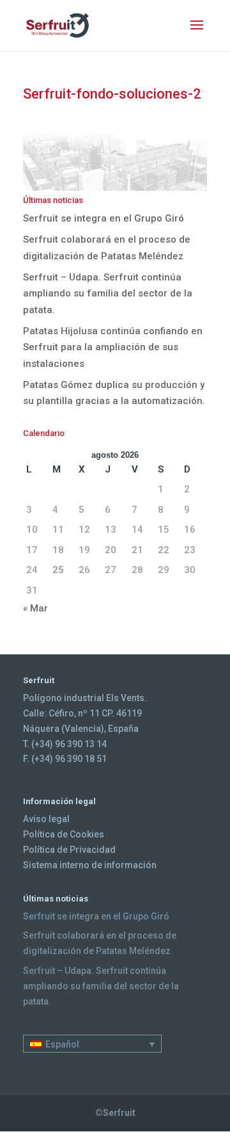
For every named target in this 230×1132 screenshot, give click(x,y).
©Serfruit (115, 1113)
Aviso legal (46, 819)
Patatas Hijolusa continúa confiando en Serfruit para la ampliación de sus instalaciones (113, 347)
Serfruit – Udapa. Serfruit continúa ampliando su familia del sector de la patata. (107, 293)
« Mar (35, 608)
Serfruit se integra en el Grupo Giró (103, 218)
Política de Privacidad (69, 850)
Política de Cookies (63, 834)
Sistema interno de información (90, 865)
